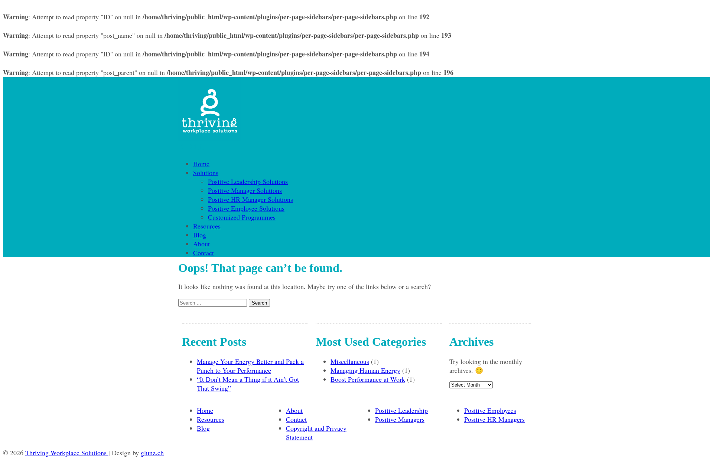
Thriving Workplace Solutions (66, 452)
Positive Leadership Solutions (248, 181)
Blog (199, 234)
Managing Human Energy (365, 370)
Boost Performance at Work (368, 379)
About (201, 243)
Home (201, 163)
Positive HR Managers (494, 419)
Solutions (205, 172)
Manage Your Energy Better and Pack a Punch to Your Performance (250, 366)
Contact (203, 252)
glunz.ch (152, 452)
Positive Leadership (401, 410)
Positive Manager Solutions (245, 190)
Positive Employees (490, 410)
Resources (207, 225)
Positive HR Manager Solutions (250, 199)
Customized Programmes (242, 217)
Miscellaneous (350, 361)
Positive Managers (399, 419)
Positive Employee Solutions (246, 208)
